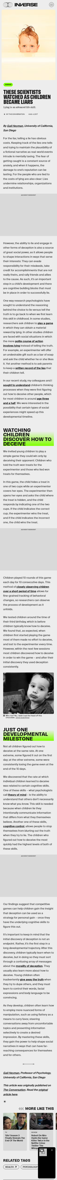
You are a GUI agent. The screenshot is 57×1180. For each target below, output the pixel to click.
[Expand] (41, 1150)
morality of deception (29, 966)
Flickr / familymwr (2, 46)
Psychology (30, 1167)
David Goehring (22, 718)
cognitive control (13, 826)
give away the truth (32, 979)
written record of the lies (30, 368)
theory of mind (17, 794)
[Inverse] (26, 4)
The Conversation (17, 114)
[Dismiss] (51, 1150)
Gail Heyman (15, 126)
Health (9, 1167)
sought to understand (16, 385)
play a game (45, 323)
